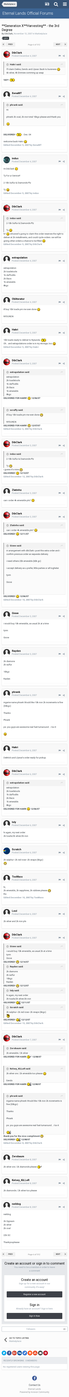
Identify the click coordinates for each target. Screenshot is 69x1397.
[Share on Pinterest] (45, 1353)
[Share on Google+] (14, 1353)
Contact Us (34, 1385)
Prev (10, 44)
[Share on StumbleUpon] (35, 1353)
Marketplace (41, 33)
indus (15, 158)
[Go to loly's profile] (6, 823)
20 (64, 1329)
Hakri (15, 329)
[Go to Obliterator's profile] (6, 300)
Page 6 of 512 (34, 45)
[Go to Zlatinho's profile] (6, 491)
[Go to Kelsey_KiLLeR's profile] (6, 1181)
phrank (16, 692)
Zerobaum (18, 1156)
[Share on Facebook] (9, 1353)
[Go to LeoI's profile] (6, 912)
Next (58, 44)
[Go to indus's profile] (6, 160)
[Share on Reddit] (30, 1353)
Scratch (16, 849)
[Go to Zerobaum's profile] (6, 1158)
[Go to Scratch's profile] (6, 851)
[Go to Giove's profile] (6, 614)
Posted (24, 56)
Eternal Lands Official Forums (28, 13)
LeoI (14, 910)
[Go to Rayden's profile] (6, 652)
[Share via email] (40, 1353)
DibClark (9, 33)
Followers (30, 1329)
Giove (15, 613)
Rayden (16, 650)
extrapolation (19, 257)
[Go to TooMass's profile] (6, 878)
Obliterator (18, 298)
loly (14, 822)
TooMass (17, 876)
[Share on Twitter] (4, 1353)
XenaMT (17, 93)
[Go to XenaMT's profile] (6, 94)
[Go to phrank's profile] (6, 693)
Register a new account (34, 1294)
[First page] (3, 44)
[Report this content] (59, 56)
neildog (16, 1203)
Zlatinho (17, 490)
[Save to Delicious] (24, 1353)
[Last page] (65, 44)
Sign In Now (34, 1316)
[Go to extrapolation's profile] (6, 259)
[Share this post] (64, 56)
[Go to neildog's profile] (6, 1205)
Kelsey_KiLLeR (20, 1180)
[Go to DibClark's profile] (6, 54)
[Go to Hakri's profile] (6, 331)
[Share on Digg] (19, 1353)
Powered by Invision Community (34, 1392)
